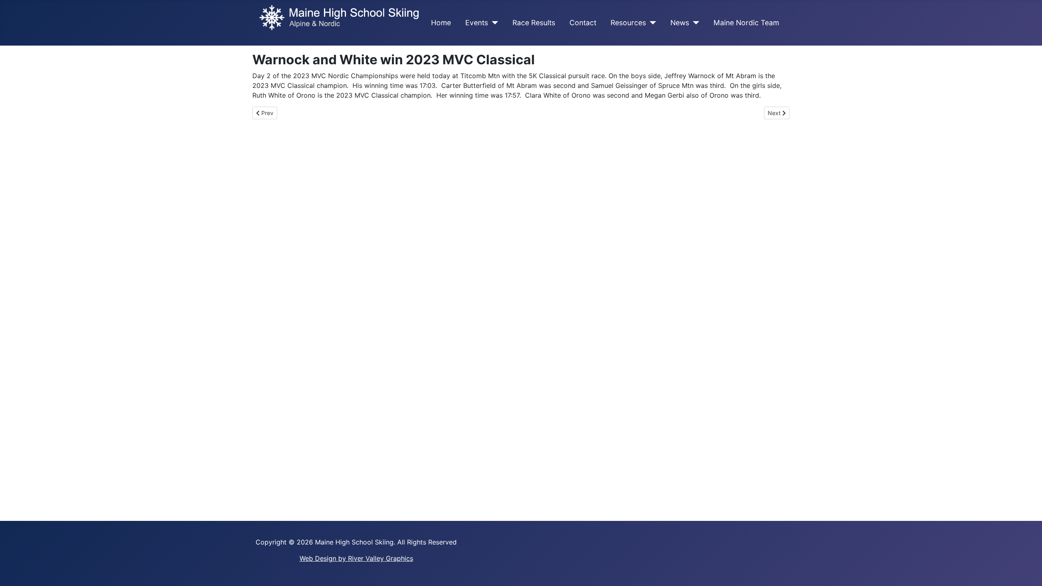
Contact (582, 22)
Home (441, 22)
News (679, 22)
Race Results (533, 22)
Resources (628, 22)
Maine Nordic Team (746, 22)
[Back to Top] (1027, 570)
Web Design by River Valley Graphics (356, 558)
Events (476, 22)
